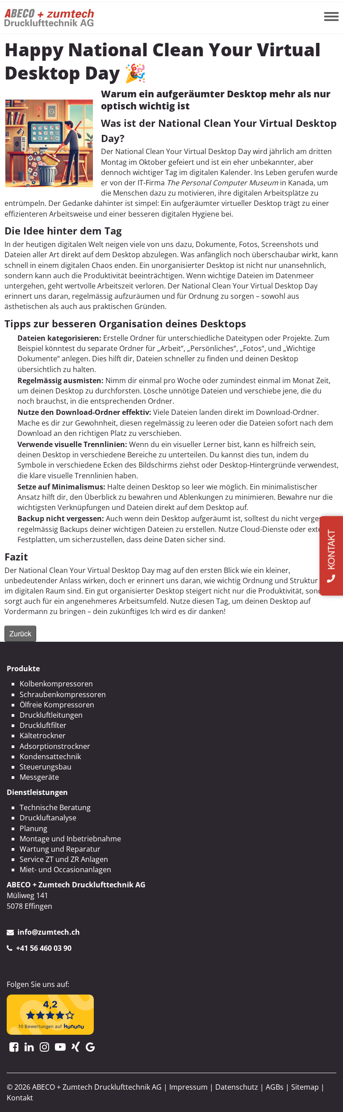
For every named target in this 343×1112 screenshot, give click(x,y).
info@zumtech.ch (48, 932)
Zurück (20, 633)
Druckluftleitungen (51, 715)
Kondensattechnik (50, 756)
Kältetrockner (43, 735)
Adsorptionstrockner (55, 746)
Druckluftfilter (43, 725)
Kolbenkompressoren (56, 684)
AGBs (275, 1087)
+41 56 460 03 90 (43, 948)
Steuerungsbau (45, 767)
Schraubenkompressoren (63, 694)
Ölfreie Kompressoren (57, 705)
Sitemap (305, 1087)
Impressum (188, 1087)
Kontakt (20, 1098)
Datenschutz (236, 1087)
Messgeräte (39, 777)
